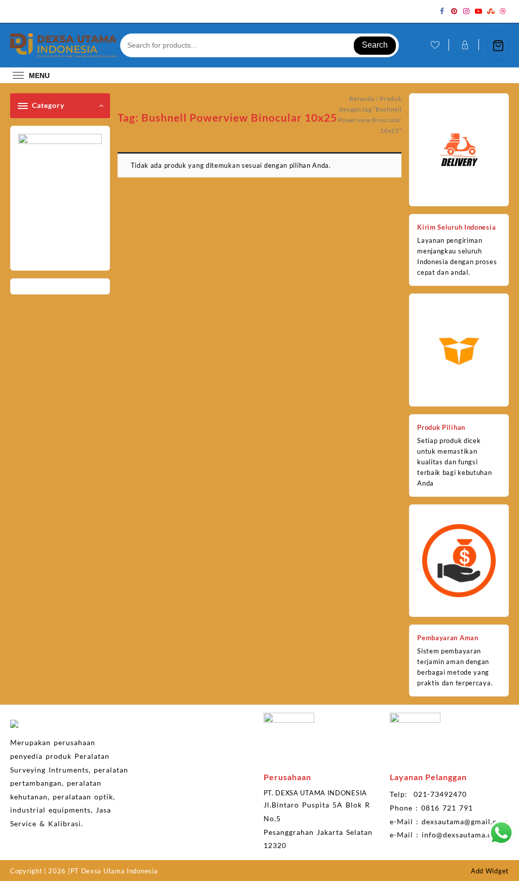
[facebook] (442, 11)
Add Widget (490, 871)
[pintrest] (454, 11)
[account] (464, 45)
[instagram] (466, 11)
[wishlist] (434, 45)
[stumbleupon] (490, 11)
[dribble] (502, 11)
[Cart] (498, 45)
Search (375, 45)
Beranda (362, 98)
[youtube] (478, 11)
